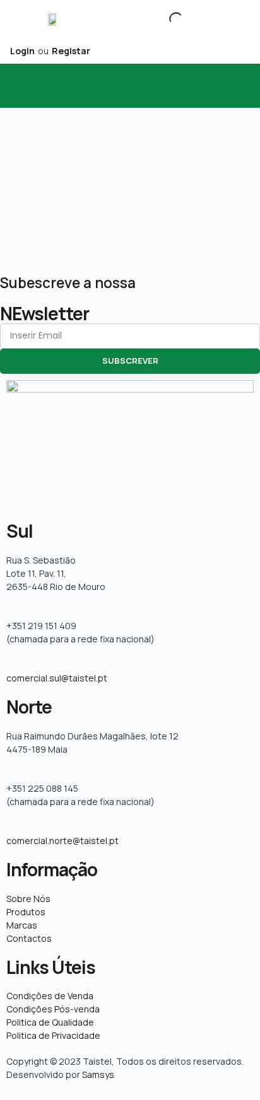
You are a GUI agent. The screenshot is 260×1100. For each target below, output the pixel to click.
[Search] (165, 19)
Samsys (98, 1074)
